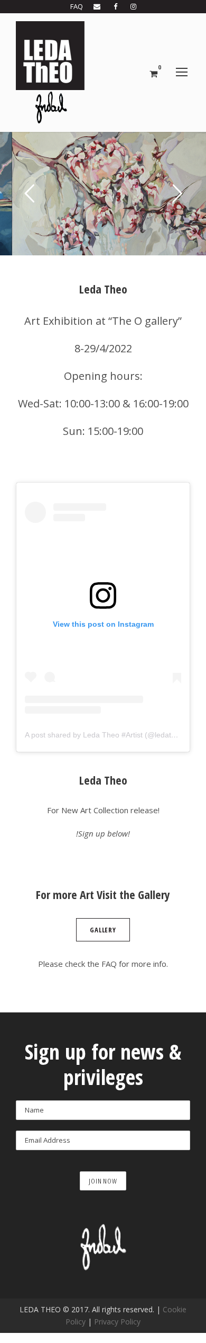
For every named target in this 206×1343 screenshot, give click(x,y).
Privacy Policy (117, 1322)
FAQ (76, 6)
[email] (96, 6)
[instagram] (133, 6)
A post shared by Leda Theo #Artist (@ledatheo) (105, 735)
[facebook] (115, 6)
